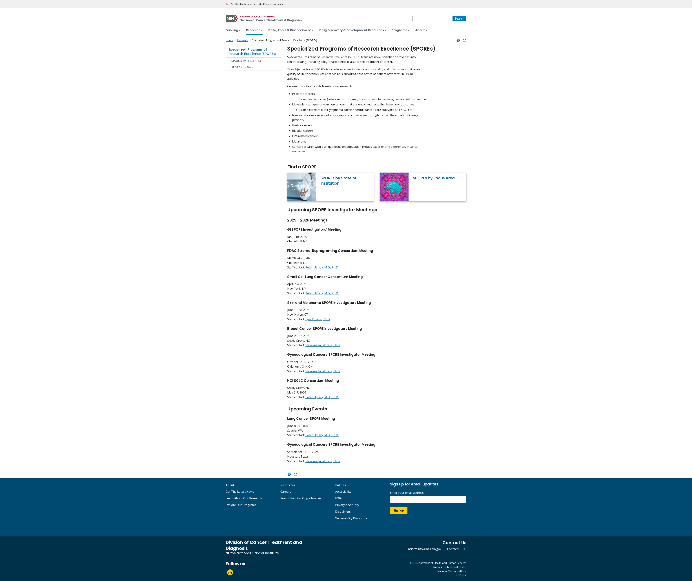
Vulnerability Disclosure (351, 518)
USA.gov (461, 575)
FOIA (338, 498)
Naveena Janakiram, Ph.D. (322, 345)
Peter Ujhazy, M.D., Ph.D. (322, 267)
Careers (285, 492)
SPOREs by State (242, 67)
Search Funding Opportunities (300, 498)
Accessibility (343, 492)
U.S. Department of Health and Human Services (438, 563)
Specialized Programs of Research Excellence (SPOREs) (252, 51)
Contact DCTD (456, 549)
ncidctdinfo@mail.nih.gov (424, 549)
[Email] (464, 40)
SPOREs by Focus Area (246, 60)
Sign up (399, 510)
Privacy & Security (347, 505)
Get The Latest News (240, 492)
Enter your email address (407, 493)
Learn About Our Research (244, 498)
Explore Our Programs (241, 505)
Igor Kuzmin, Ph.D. (317, 319)
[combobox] (432, 18)
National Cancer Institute (451, 571)
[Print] (458, 40)
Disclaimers (343, 512)
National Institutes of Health (449, 567)
